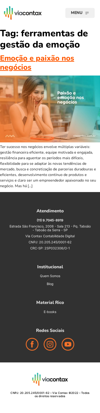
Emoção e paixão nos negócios (37, 62)
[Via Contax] (30, 13)
